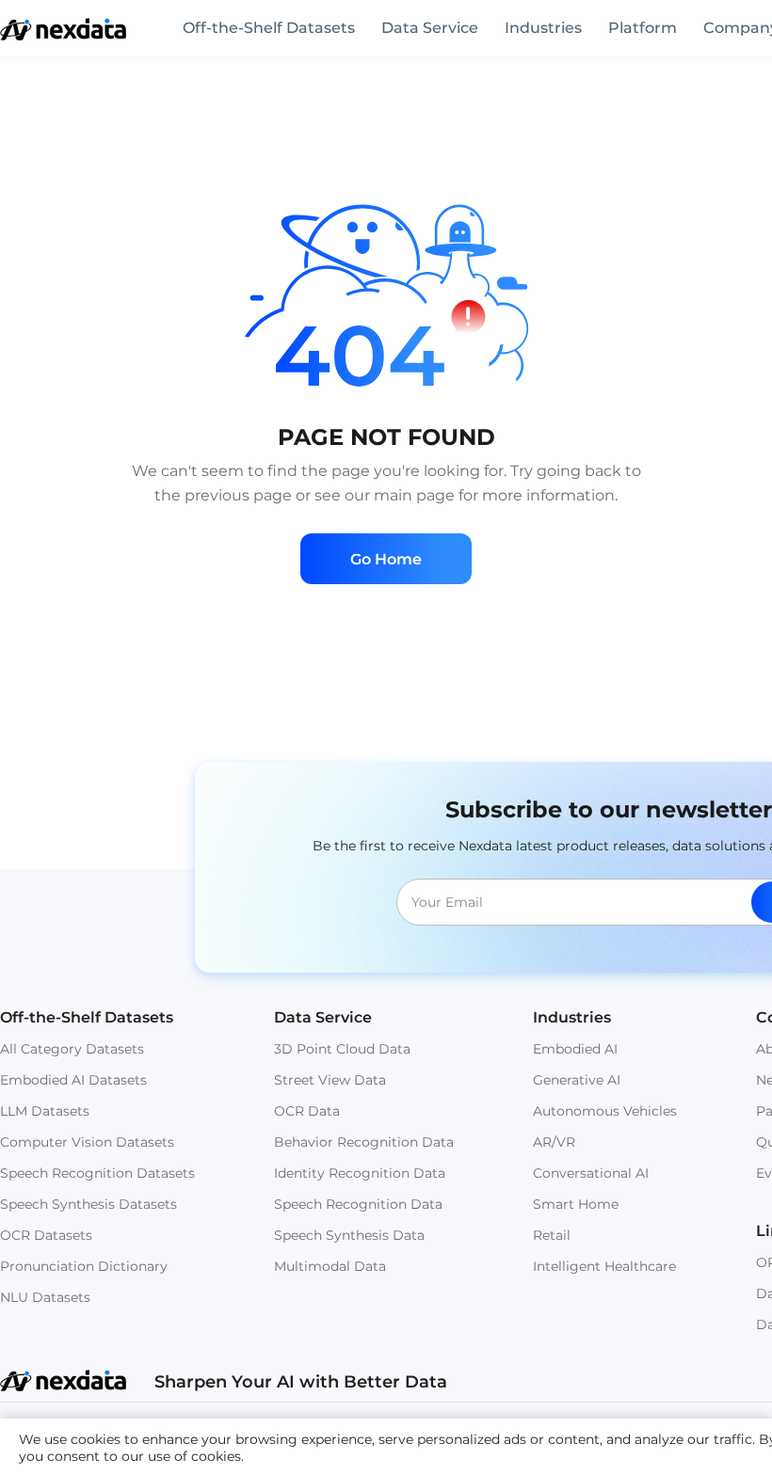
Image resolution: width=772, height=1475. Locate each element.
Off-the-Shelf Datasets (269, 28)
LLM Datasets (44, 1110)
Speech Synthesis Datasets (88, 1204)
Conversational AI (591, 1173)
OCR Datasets (46, 1235)
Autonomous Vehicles (605, 1110)
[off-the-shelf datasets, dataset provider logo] (63, 35)
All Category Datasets (72, 1048)
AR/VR (554, 1142)
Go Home (386, 559)
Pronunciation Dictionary (84, 1266)
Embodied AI (575, 1048)
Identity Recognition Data (359, 1173)
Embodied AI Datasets (73, 1079)
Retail (552, 1235)
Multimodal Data (330, 1266)
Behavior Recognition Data (364, 1142)
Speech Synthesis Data (349, 1235)
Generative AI (576, 1079)
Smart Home (576, 1204)
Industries (543, 28)
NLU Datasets (45, 1297)
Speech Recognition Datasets (97, 1173)
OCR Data (307, 1110)
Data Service (429, 28)
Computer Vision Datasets (87, 1142)
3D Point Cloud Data (342, 1048)
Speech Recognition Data (358, 1204)
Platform (642, 28)
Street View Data (330, 1079)
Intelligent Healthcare (604, 1266)
